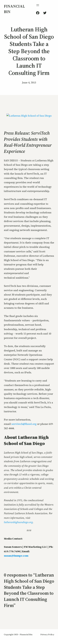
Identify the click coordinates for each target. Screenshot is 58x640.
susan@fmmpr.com (16, 555)
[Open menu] (38, 5)
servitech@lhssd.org (23, 424)
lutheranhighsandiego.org (18, 522)
